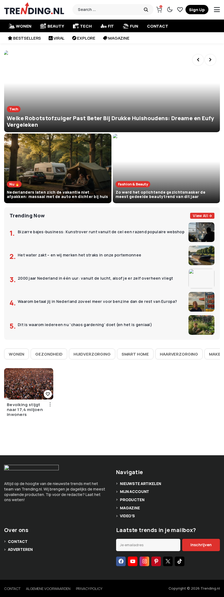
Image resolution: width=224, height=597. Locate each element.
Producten (132, 499)
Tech (86, 26)
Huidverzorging (92, 354)
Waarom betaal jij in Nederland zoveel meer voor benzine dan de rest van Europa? (97, 301)
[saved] (180, 9)
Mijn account (134, 491)
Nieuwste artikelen (140, 483)
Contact (157, 26)
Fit (111, 26)
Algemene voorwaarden (48, 588)
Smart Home (135, 354)
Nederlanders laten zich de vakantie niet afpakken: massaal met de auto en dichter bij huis (57, 194)
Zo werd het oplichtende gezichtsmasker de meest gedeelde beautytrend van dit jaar (160, 194)
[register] (196, 9)
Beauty (56, 26)
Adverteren (20, 549)
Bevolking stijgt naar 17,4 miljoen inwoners (25, 409)
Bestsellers (27, 38)
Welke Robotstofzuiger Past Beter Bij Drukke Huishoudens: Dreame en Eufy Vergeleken (110, 121)
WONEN (23, 26)
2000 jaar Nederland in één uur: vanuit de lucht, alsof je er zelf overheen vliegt (95, 278)
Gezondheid (49, 354)
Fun (134, 26)
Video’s (127, 515)
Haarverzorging (179, 354)
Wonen (16, 354)
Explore (86, 38)
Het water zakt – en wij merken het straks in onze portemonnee (79, 255)
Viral (59, 38)
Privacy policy (89, 588)
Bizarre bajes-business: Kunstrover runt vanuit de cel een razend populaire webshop (101, 232)
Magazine (118, 38)
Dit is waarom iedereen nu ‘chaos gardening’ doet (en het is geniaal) (85, 325)
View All (200, 215)
